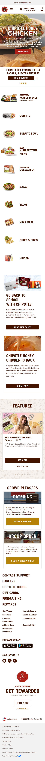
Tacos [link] (23, 204)
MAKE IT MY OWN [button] (22, 466)
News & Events (29, 611)
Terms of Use (6, 741)
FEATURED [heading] (23, 405)
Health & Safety (30, 615)
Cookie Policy (7, 745)
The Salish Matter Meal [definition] (18, 437)
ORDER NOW (23, 51)
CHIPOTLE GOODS (14, 587)
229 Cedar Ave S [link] (30, 10)
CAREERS (8, 581)
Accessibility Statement (10, 727)
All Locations (8, 625)
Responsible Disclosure (7, 630)
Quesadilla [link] (27, 169)
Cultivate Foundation (7, 620)
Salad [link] (23, 186)
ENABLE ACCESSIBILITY (22, 3)
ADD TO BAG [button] (22, 460)
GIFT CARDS (10, 593)
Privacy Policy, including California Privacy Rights (19, 752)
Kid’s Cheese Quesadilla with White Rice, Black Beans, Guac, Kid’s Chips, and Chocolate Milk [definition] (22, 445)
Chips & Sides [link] (29, 240)
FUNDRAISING (11, 598)
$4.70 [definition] (18, 440)
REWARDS (9, 604)
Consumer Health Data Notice (12, 738)
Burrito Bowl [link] (29, 133)
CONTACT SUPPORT (16, 575)
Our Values (7, 611)
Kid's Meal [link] (26, 222)
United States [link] (12, 719)
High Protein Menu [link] (28, 152)
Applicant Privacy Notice (11, 730)
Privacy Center (7, 749)
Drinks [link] (24, 257)
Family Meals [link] (28, 97)
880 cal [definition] (8, 440)
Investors (6, 615)
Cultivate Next (29, 618)
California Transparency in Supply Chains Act (18, 734)
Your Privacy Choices (9, 756)
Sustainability (29, 625)
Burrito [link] (25, 115)
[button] (15, 474)
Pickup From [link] (29, 8)
